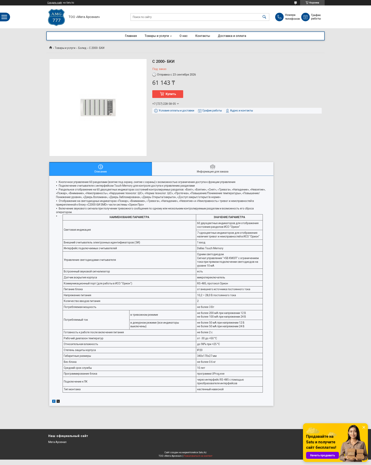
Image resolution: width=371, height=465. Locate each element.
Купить (171, 94)
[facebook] (53, 401)
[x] (58, 401)
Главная (131, 36)
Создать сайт (54, 2)
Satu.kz (203, 452)
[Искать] (264, 16)
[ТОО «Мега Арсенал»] (56, 16)
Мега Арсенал (57, 442)
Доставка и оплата (232, 36)
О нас (184, 36)
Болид (82, 47)
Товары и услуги (157, 36)
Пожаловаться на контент (198, 456)
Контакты (202, 36)
